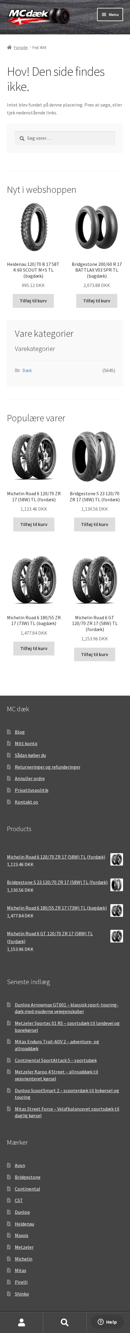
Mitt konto (26, 743)
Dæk (27, 370)
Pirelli (21, 1282)
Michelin (23, 1259)
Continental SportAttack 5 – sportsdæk (56, 1060)
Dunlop (22, 1212)
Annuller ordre (30, 778)
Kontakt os (26, 802)
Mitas (20, 1270)
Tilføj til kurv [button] (33, 301)
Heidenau (24, 1224)
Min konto (21, 1322)
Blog (20, 732)
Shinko (22, 1294)
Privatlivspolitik (31, 790)
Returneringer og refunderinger (47, 767)
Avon (20, 1165)
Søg (64, 1322)
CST (19, 1200)
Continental (27, 1189)
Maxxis (21, 1235)
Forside (21, 47)
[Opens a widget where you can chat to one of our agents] (107, 1322)
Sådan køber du (30, 755)
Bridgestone (28, 1177)
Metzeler (24, 1247)
